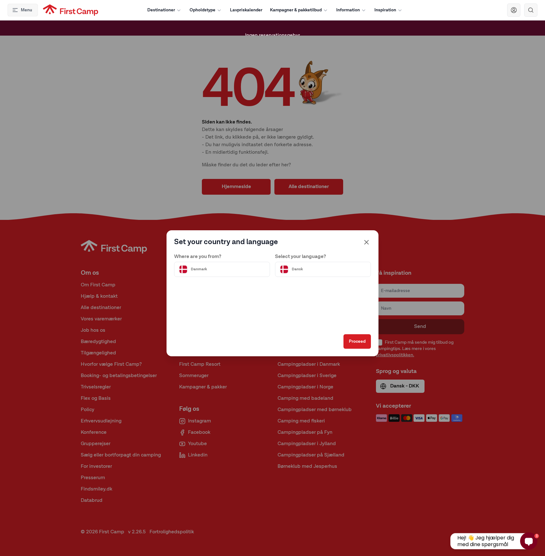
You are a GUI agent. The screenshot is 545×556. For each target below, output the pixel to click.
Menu (26, 10)
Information (348, 10)
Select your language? (300, 256)
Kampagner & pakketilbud (296, 10)
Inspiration (385, 10)
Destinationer (161, 10)
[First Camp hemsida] (70, 10)
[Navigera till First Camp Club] (513, 10)
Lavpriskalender (246, 10)
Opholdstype (202, 10)
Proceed (357, 341)
